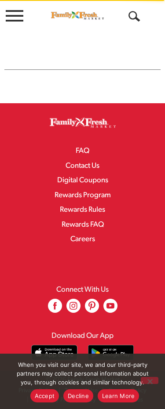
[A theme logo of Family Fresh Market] (77, 15)
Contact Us (82, 166)
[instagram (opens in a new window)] (73, 309)
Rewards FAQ (83, 224)
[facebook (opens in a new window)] (55, 309)
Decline (78, 395)
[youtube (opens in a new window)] (110, 309)
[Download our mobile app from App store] (54, 352)
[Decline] (149, 380)
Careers (82, 239)
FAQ (82, 151)
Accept (45, 395)
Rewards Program (83, 195)
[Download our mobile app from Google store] (111, 352)
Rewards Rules (82, 210)
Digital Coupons (82, 180)
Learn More (118, 395)
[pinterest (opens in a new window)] (92, 309)
